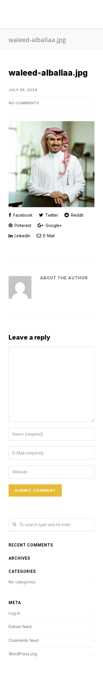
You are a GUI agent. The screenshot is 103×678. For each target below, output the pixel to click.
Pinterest (22, 225)
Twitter (51, 215)
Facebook (22, 215)
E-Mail (48, 235)
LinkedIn (21, 235)
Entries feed (20, 626)
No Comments (24, 103)
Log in (14, 613)
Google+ (53, 225)
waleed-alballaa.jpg (48, 73)
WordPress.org (23, 653)
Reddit (76, 215)
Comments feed (24, 640)
